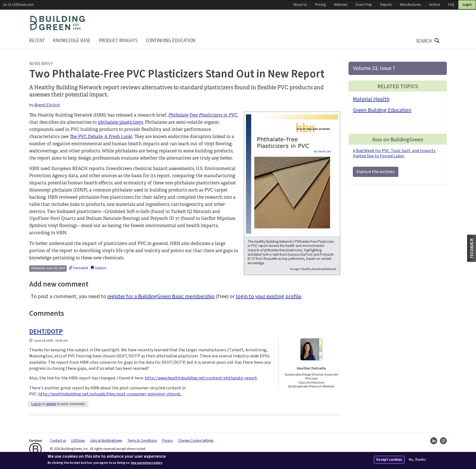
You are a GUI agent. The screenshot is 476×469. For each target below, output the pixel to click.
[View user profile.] (311, 349)
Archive (434, 4)
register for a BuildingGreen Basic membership (161, 296)
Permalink (80, 268)
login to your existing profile (268, 296)
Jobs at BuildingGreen (106, 440)
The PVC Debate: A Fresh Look (100, 136)
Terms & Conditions (142, 440)
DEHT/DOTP (46, 331)
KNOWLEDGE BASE (72, 40)
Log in (36, 403)
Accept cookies (389, 459)
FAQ (451, 4)
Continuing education (170, 40)
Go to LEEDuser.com (18, 4)
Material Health (371, 99)
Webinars (340, 4)
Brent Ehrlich (47, 105)
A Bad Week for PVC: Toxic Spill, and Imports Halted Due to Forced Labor (394, 153)
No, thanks (417, 459)
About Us (300, 4)
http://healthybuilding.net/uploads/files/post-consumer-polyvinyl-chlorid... (110, 394)
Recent (37, 40)
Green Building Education (382, 110)
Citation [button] (100, 268)
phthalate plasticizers (120, 122)
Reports (386, 4)
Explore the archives (375, 172)
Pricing (320, 4)
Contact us (58, 440)
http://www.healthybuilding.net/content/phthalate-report (201, 378)
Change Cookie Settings (195, 440)
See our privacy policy (147, 463)
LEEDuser (78, 440)
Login (467, 4)
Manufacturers (410, 4)
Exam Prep (364, 4)
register (51, 403)
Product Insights (118, 40)
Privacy (167, 440)
